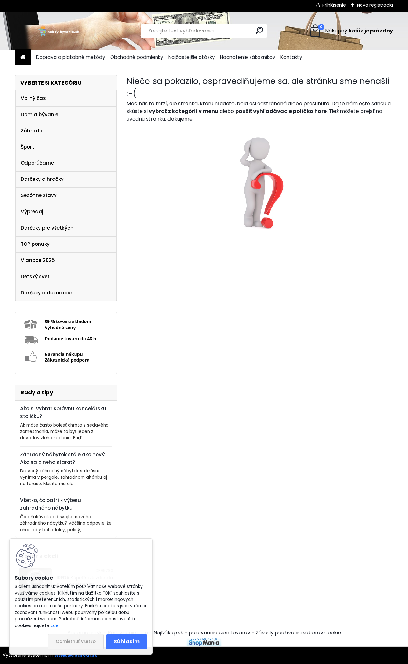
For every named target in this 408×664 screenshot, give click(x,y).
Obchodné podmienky (136, 57)
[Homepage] (23, 57)
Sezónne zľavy (39, 195)
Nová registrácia (375, 5)
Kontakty (291, 57)
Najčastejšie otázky (191, 57)
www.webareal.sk (76, 655)
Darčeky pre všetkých (47, 227)
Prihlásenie (334, 5)
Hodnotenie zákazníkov (247, 57)
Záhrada (32, 130)
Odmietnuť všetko (76, 642)
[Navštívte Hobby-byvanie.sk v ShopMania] (204, 640)
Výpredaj (32, 211)
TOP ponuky (35, 244)
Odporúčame (37, 162)
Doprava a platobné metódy (70, 57)
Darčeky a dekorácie (46, 292)
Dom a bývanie (39, 114)
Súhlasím (127, 641)
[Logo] (59, 31)
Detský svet (35, 276)
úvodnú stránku (146, 119)
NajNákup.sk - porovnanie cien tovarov (201, 632)
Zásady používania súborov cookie (298, 632)
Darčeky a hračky (42, 179)
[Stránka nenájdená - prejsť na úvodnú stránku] (260, 181)
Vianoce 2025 (38, 260)
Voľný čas (33, 98)
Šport (27, 147)
